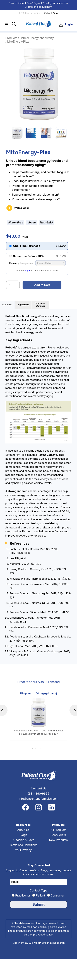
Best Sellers (58, 835)
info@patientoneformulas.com (38, 798)
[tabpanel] (38, 714)
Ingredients (23, 305)
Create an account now (38, 6)
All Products (58, 830)
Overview (7, 305)
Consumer (57, 895)
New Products (58, 840)
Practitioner (22, 895)
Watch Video (22, 207)
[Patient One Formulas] (51, 16)
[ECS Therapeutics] (30, 16)
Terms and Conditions (23, 845)
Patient (40, 895)
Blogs (23, 835)
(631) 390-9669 (38, 793)
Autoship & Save (23, 840)
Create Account (61, 24)
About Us (23, 830)
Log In (69, 24)
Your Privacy (23, 850)
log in (27, 270)
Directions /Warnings (40, 304)
